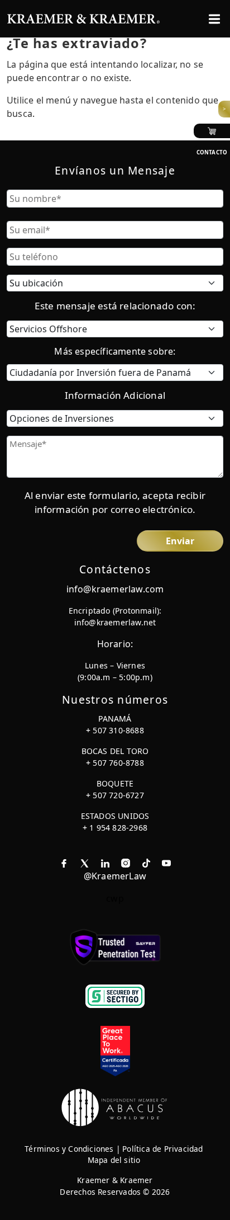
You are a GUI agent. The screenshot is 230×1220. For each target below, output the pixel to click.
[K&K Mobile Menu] (214, 19)
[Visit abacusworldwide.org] (115, 1106)
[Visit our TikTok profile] (146, 862)
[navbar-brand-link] (83, 17)
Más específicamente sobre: (114, 351)
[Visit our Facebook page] (64, 862)
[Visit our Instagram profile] (126, 862)
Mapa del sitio (114, 1160)
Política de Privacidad (162, 1148)
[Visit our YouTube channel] (166, 862)
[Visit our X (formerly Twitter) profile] (84, 862)
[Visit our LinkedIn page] (105, 862)
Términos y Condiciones (69, 1148)
